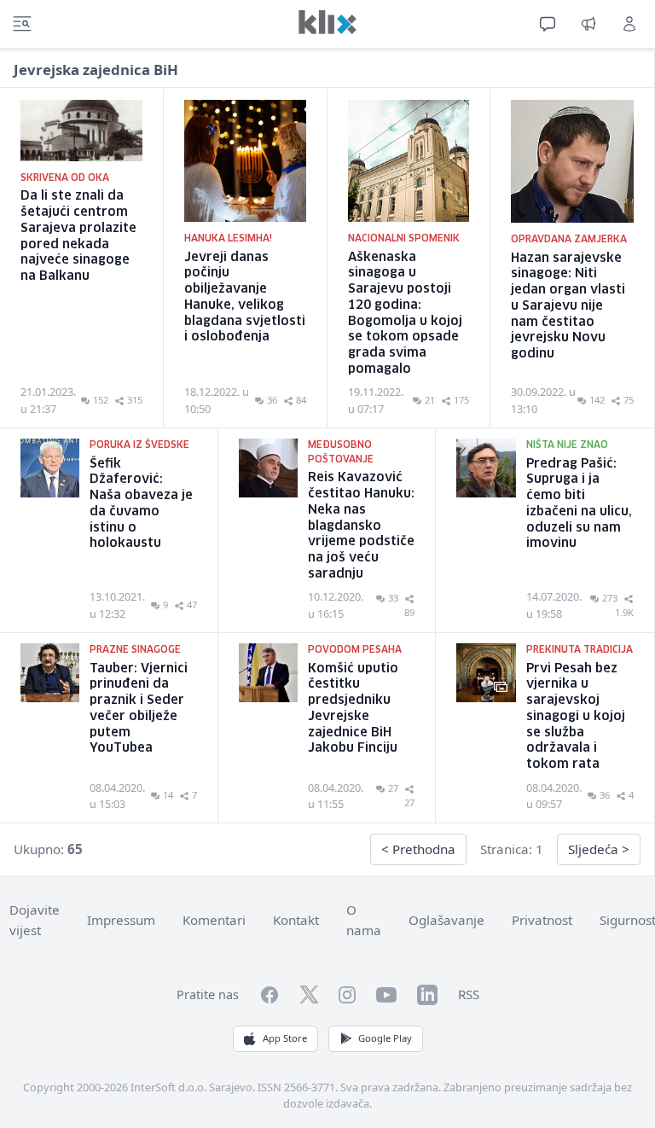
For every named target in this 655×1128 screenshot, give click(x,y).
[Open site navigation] (22, 24)
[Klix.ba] (327, 22)
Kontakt (296, 919)
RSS (468, 994)
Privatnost (542, 919)
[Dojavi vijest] (588, 24)
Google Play (385, 1038)
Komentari (214, 919)
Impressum (121, 919)
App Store (285, 1038)
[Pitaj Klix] (547, 24)
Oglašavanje (446, 919)
